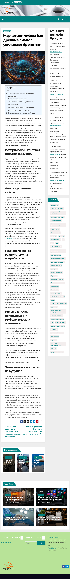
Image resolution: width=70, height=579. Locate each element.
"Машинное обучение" (57, 217)
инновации (54, 329)
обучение (54, 340)
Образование (55, 286)
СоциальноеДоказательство (59, 303)
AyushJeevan (52, 548)
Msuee (17, 502)
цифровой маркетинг (57, 352)
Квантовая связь (56, 255)
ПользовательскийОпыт (58, 296)
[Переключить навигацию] (67, 19)
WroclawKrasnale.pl (56, 94)
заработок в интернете (58, 326)
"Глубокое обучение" (57, 208)
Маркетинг (54, 276)
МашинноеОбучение (57, 279)
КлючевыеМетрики (56, 265)
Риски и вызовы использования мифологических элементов (21, 108)
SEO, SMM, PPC (7, 31)
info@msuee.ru (6, 542)
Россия (53, 300)
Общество (8, 494)
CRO (52, 243)
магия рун (8, 238)
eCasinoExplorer (53, 537)
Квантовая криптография (55, 250)
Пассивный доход (56, 293)
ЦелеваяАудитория (56, 315)
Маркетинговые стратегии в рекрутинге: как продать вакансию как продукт (13, 431)
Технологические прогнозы (56, 311)
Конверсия (54, 269)
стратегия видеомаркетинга (56, 344)
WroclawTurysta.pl (56, 52)
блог (52, 322)
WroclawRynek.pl (55, 125)
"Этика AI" (54, 236)
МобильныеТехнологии (58, 283)
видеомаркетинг (60, 322)
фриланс (53, 348)
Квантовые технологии (57, 262)
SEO (57, 243)
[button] (59, 19)
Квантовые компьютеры (58, 258)
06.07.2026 (43, 523)
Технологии (54, 307)
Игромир (41, 494)
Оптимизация (55, 290)
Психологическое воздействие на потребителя (21, 103)
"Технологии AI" (55, 232)
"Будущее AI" (54, 205)
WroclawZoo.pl (55, 154)
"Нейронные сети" (56, 220)
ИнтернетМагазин (56, 246)
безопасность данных (57, 319)
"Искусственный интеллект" (55, 212)
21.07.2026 (9, 523)
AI (63, 239)
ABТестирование (56, 239)
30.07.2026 (43, 502)
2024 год (61, 236)
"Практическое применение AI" (55, 225)
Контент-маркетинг (56, 272)
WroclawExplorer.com (57, 180)
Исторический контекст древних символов (21, 94)
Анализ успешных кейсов (18, 99)
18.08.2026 (9, 502)
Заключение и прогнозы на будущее (22, 113)
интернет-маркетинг (57, 333)
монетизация (55, 336)
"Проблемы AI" (55, 229)
